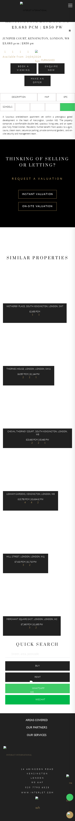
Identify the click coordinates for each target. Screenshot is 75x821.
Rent (38, 677)
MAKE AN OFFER (37, 80)
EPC (66, 97)
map (47, 97)
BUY (37, 666)
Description (19, 97)
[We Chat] (69, 792)
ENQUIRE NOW (51, 68)
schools (7, 107)
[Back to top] (69, 814)
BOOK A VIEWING (23, 68)
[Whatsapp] (67, 107)
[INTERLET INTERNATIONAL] (37, 11)
